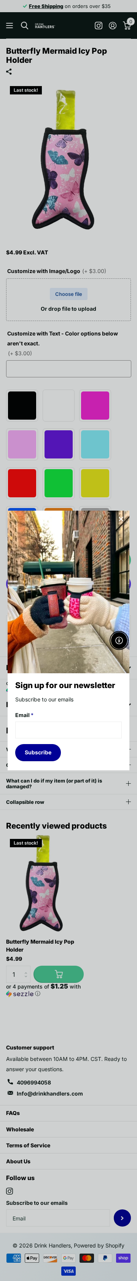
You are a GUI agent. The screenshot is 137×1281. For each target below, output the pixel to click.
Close (121, 519)
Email (24, 715)
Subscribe (38, 752)
